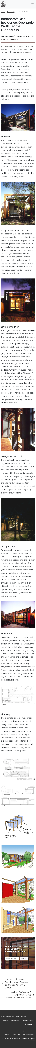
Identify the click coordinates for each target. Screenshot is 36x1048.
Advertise (6, 1034)
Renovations (27, 52)
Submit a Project (20, 1031)
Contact (31, 1031)
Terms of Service (28, 1034)
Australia (4, 52)
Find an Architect (28, 1021)
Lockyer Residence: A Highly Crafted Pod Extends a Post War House (18, 995)
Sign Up (23, 959)
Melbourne (23, 49)
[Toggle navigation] (32, 4)
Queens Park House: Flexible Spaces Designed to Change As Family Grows (17, 983)
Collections (15, 1021)
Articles (5, 1021)
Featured (10, 12)
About (11, 1031)
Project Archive (28, 1024)
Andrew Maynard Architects (13, 47)
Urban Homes (17, 52)
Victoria (30, 49)
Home (3, 12)
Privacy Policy (16, 1034)
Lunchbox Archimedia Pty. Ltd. (16, 1016)
